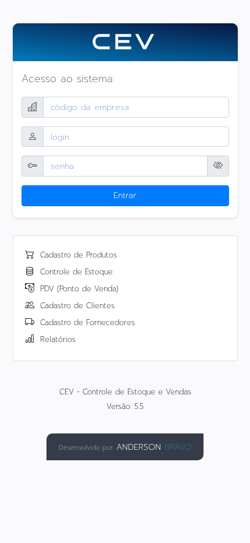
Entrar (125, 195)
